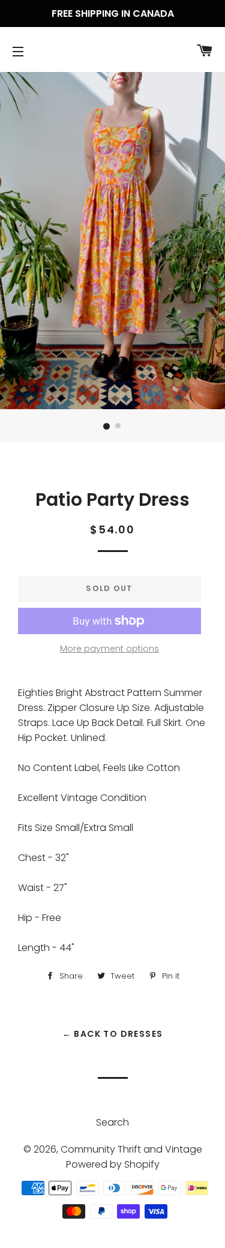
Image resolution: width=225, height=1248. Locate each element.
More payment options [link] (109, 649)
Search (112, 1122)
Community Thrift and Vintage (131, 1149)
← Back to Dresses (112, 1034)
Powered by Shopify (113, 1164)
